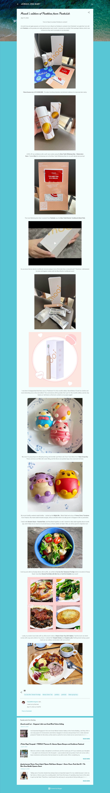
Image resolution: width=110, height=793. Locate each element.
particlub (63, 694)
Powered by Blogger (56, 788)
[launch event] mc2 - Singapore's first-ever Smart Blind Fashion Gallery (42, 724)
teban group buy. (73, 694)
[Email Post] (25, 691)
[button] (89, 12)
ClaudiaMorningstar (32, 702)
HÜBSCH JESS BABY (30, 4)
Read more (86, 739)
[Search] (92, 4)
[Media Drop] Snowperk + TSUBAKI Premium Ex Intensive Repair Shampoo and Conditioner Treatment (52, 744)
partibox (57, 694)
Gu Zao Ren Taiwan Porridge (32, 694)
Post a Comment (27, 711)
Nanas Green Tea (47, 694)
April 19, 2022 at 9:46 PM (34, 707)
